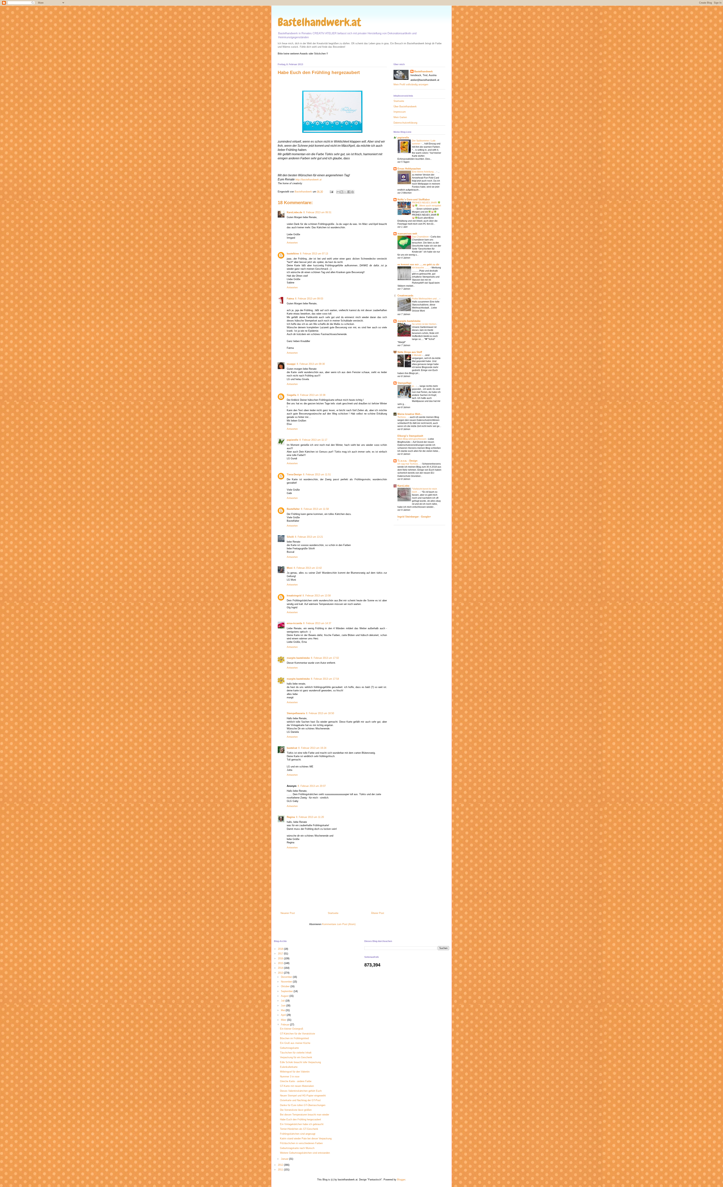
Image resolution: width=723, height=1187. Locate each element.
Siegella (291, 395)
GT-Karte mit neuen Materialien (297, 1086)
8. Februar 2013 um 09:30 (311, 364)
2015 (281, 963)
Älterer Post (377, 913)
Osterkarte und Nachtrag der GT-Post (300, 1100)
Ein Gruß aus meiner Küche (295, 1043)
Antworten (292, 242)
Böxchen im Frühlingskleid (294, 1038)
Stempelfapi (404, 383)
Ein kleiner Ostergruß (291, 1028)
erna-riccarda (294, 623)
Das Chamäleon (420, 236)
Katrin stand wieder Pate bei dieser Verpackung (306, 1138)
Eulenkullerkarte (288, 1067)
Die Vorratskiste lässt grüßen (296, 1109)
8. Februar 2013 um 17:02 (325, 657)
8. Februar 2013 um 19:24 (312, 748)
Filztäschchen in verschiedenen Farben (301, 1143)
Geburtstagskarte (289, 1048)
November (287, 981)
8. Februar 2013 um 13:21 (309, 536)
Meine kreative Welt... (409, 414)
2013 (281, 972)
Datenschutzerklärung (405, 122)
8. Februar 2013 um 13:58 (317, 595)
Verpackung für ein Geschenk (296, 1057)
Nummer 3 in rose (289, 1076)
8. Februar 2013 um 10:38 (311, 395)
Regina (291, 817)
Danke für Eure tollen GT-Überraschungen (302, 1105)
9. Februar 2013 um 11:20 (310, 817)
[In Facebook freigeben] (349, 192)
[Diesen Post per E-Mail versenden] (338, 192)
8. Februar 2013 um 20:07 (312, 786)
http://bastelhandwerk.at (308, 179)
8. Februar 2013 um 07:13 (314, 253)
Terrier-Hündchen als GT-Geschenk (299, 1128)
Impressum (400, 111)
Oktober (285, 986)
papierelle (292, 439)
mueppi (291, 364)
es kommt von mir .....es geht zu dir (418, 264)
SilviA (290, 536)
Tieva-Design (294, 474)
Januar (285, 1158)
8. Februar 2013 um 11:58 (315, 509)
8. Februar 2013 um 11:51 (317, 474)
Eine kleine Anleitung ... (424, 171)
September (287, 991)
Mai (283, 1010)
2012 (281, 1164)
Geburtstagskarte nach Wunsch (297, 1148)
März (284, 1019)
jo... (414, 386)
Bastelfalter (293, 509)
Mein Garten (400, 117)
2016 (281, 958)
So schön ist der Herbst (424, 324)
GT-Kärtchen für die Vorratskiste (297, 1033)
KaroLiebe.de (294, 212)
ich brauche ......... (421, 267)
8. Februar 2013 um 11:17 (313, 439)
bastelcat (292, 748)
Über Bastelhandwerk (405, 106)
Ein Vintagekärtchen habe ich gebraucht (301, 1124)
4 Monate (417, 355)
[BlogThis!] (342, 192)
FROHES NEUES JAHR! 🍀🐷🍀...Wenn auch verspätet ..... (426, 205)
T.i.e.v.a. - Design (407, 460)
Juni (283, 1005)
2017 (281, 953)
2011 (281, 1169)
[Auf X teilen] (345, 192)
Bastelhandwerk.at (319, 22)
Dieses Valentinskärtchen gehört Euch (301, 1090)
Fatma (290, 298)
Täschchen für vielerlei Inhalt (295, 1052)
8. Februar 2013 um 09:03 (309, 298)
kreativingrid (294, 595)
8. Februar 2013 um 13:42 (308, 567)
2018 (281, 948)
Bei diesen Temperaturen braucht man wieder (304, 1114)
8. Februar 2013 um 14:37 (317, 623)
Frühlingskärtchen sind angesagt (297, 1133)
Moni (290, 567)
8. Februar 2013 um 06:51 (317, 212)
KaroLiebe (403, 485)
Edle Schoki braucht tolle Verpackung (300, 1062)
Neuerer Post (288, 913)
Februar (285, 1024)
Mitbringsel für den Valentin (295, 1071)
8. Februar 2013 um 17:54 (325, 678)
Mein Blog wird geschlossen (412, 439)
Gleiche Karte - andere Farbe (295, 1081)
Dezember (287, 977)
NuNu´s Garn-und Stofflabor (413, 199)
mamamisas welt (407, 233)
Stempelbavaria (296, 713)
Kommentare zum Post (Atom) (338, 924)
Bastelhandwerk (423, 71)
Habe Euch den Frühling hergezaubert (300, 1119)
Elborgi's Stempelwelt (410, 435)
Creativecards (405, 295)
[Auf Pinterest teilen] (352, 192)
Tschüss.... (403, 417)
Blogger (401, 1179)
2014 (281, 967)
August (285, 996)
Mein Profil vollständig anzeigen (411, 84)
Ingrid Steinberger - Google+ (414, 516)
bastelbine (293, 253)
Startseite (333, 913)
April (284, 1015)
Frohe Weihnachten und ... (425, 298)
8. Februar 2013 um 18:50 (320, 713)
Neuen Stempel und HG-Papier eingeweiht (303, 1095)
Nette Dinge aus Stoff (409, 352)
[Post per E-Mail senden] (331, 191)
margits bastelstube (298, 657)
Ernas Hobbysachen (409, 168)
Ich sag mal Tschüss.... (409, 464)
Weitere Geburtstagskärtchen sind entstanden (305, 1152)
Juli (283, 1000)
